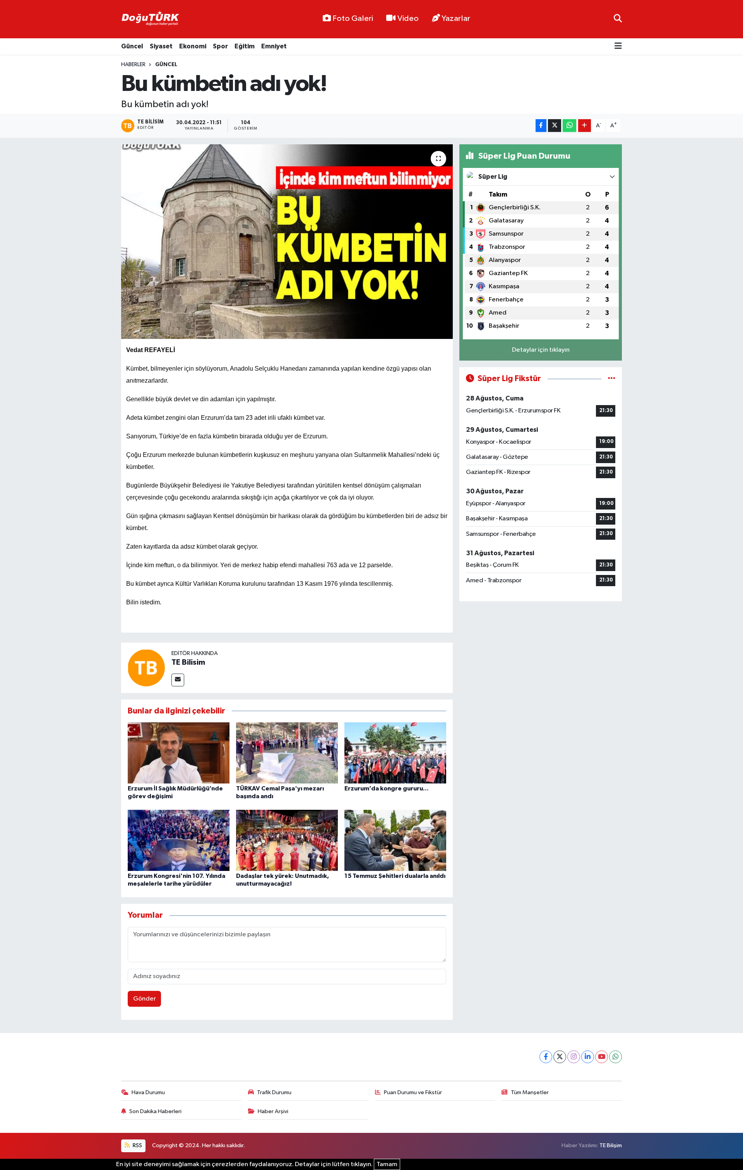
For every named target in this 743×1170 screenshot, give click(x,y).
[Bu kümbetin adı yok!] (287, 241)
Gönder (144, 999)
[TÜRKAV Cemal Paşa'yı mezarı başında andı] (287, 752)
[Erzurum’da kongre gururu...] (395, 752)
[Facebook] (545, 1056)
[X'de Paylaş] (554, 125)
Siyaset (161, 46)
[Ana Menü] (618, 46)
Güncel (132, 46)
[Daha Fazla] (584, 125)
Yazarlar (456, 18)
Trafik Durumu (274, 1092)
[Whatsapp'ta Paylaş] (569, 125)
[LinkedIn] (587, 1056)
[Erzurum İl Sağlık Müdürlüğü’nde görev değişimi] (178, 752)
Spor (220, 46)
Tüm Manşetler (530, 1092)
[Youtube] (601, 1056)
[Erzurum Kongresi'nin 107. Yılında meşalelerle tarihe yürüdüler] (178, 840)
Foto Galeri (352, 18)
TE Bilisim (188, 662)
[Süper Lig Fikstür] (611, 378)
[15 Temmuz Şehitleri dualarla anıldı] (395, 840)
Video (408, 18)
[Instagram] (573, 1056)
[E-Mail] (177, 680)
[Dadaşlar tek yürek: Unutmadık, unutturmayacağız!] (287, 840)
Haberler (133, 64)
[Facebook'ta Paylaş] (541, 125)
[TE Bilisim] (146, 667)
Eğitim (245, 46)
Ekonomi (192, 46)
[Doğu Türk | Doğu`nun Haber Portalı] (150, 19)
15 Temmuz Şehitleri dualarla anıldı (394, 876)
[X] (559, 1056)
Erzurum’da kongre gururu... (386, 788)
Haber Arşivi (273, 1111)
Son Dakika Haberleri (155, 1111)
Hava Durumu (148, 1092)
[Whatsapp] (615, 1056)
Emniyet (274, 46)
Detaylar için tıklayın (541, 350)
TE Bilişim (610, 1145)
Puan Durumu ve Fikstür (413, 1092)
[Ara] (618, 19)
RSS (137, 1145)
